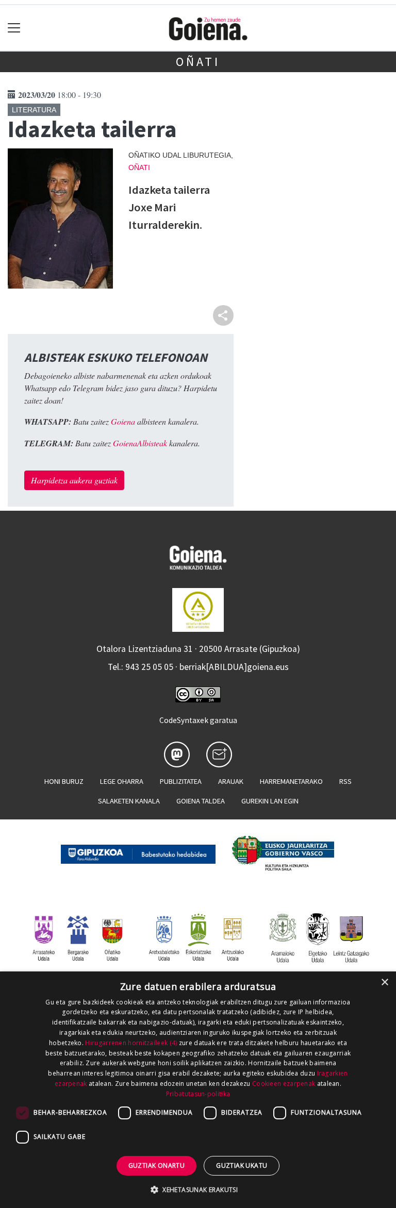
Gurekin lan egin (270, 801)
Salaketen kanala (129, 801)
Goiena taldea (200, 801)
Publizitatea (181, 781)
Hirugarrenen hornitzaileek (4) (131, 1042)
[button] (198, 1189)
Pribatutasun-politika (198, 1093)
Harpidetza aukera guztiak (74, 480)
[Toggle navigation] (14, 28)
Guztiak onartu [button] (156, 1165)
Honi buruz (64, 781)
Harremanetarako (291, 781)
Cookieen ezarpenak (283, 1083)
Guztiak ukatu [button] (241, 1165)
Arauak (230, 781)
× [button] (384, 982)
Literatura (34, 110)
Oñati (198, 62)
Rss (345, 781)
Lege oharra (121, 781)
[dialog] (198, 1089)
